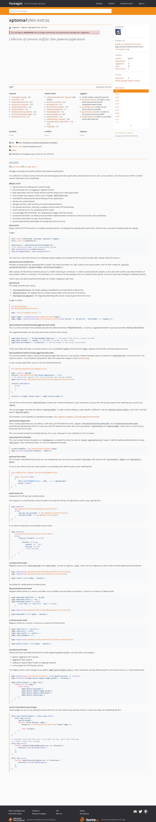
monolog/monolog (18, 97)
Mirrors (59, 813)
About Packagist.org (17, 811)
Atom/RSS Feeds (15, 813)
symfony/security (18, 117)
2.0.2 (117, 107)
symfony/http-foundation (21, 112)
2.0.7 (117, 91)
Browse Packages (39, 813)
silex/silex (15, 99)
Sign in (141, 3)
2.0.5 (117, 97)
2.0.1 (117, 110)
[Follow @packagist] (140, 811)
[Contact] (135, 811)
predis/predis (52, 117)
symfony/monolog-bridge (21, 114)
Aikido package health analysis (127, 81)
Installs (118, 58)
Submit (111, 3)
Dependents (120, 61)
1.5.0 (117, 122)
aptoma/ (18, 20)
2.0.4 (117, 100)
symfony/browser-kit (19, 102)
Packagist (16, 3)
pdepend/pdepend (54, 109)
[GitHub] (145, 811)
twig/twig (50, 126)
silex (14, 150)
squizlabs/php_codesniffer (57, 121)
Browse (99, 3)
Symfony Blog (83, 358)
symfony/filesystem (19, 107)
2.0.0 (117, 113)
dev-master (119, 88)
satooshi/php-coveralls (56, 119)
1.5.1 (117, 119)
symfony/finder (17, 109)
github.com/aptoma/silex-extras (128, 44)
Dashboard (84, 813)
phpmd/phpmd (53, 112)
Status (82, 811)
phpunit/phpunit (53, 114)
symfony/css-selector (19, 104)
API (57, 811)
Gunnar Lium (16, 146)
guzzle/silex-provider (55, 107)
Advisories (119, 78)
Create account (126, 3)
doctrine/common (54, 102)
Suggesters (119, 63)
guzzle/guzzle (52, 104)
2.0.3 (117, 103)
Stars (117, 66)
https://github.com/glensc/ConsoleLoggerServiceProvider (76, 417)
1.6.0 (117, 116)
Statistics (36, 811)
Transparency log (122, 49)
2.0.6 (117, 94)
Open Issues (120, 69)
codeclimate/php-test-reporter (59, 97)
